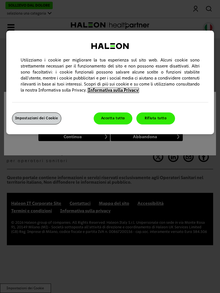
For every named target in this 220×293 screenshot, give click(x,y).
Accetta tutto (113, 118)
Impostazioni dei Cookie (36, 118)
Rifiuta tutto (155, 118)
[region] (110, 82)
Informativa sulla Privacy (113, 90)
